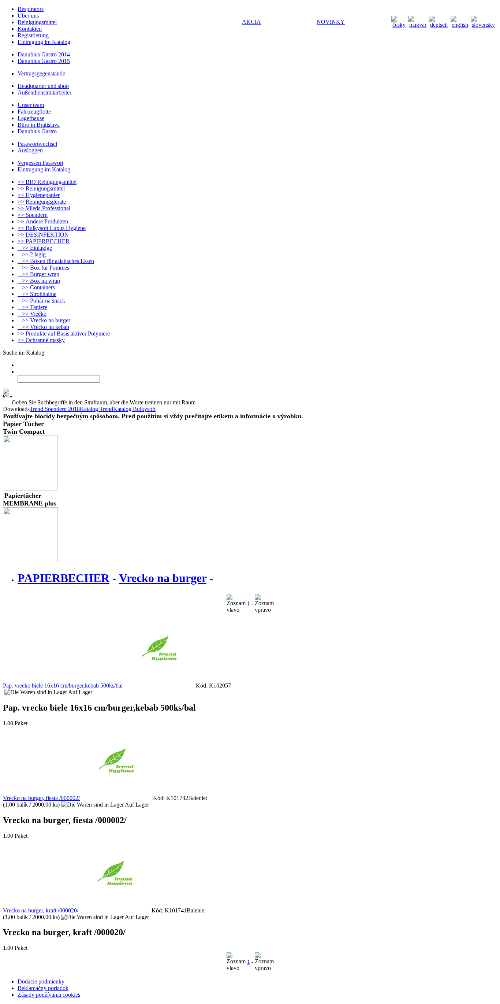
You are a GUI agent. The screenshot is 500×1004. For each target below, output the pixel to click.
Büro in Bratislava (39, 125)
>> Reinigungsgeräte (42, 202)
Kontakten (30, 29)
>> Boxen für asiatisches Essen (56, 261)
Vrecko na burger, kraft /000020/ (40, 910)
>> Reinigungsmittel (41, 188)
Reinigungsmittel (37, 22)
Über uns (28, 15)
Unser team (31, 105)
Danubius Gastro (37, 131)
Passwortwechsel (37, 144)
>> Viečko (32, 314)
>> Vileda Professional (44, 208)
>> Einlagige (35, 248)
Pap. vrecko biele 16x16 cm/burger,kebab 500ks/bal (63, 685)
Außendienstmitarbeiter (44, 92)
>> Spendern (33, 215)
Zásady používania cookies (49, 995)
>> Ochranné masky (41, 340)
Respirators (31, 9)
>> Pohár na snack (41, 300)
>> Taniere (32, 307)
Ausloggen (30, 150)
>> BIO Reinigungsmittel (47, 182)
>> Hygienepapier (39, 195)
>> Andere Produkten (43, 221)
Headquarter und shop (43, 86)
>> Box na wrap (39, 281)
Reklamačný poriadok (43, 988)
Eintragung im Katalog (44, 42)
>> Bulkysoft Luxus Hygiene (52, 228)
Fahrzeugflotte (34, 111)
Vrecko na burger (162, 578)
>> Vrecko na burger (44, 320)
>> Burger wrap (38, 274)
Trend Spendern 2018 (55, 409)
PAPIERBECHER (63, 578)
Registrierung (33, 35)
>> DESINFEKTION (43, 234)
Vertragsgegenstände (41, 73)
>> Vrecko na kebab (43, 327)
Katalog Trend (96, 409)
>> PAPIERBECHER (44, 241)
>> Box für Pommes (43, 267)
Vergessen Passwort (40, 163)
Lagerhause (31, 118)
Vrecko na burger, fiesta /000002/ (41, 798)
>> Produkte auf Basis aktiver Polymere (64, 333)
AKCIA (251, 22)
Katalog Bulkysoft (134, 409)
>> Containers (36, 287)
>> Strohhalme (37, 294)
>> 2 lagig (32, 254)
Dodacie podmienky (41, 981)
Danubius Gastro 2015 (44, 61)
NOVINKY (331, 22)
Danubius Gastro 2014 (44, 54)
